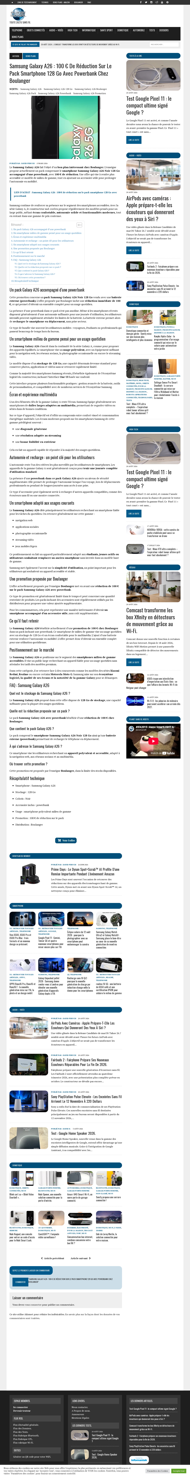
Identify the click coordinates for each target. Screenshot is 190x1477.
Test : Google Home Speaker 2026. (73, 1133)
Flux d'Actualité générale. (26, 1424)
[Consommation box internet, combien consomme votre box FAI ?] (80, 1223)
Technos (44, 2)
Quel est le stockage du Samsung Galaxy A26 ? (39, 263)
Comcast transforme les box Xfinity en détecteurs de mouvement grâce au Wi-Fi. (150, 620)
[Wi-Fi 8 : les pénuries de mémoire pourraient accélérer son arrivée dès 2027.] (135, 703)
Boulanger (78, 2)
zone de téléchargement (27, 2)
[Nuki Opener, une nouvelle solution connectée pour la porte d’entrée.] (51, 1183)
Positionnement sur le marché (29, 255)
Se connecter (20, 1407)
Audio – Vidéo (56, 30)
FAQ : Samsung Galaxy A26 (27, 259)
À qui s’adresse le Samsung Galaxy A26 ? (36, 274)
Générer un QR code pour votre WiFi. (32, 1456)
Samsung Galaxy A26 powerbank (54, 93)
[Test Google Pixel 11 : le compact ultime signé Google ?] (153, 88)
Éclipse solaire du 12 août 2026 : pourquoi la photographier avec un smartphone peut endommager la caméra (78, 938)
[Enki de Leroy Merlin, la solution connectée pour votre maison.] (109, 1223)
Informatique (89, 30)
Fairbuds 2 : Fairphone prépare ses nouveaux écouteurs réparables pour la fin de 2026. (80, 1062)
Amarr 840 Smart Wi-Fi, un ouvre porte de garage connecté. (79, 1197)
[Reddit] (156, 2)
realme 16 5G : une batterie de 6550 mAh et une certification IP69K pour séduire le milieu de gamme (109, 988)
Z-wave (117, 1228)
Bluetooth (44, 1191)
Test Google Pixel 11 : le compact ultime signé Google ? (149, 105)
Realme (109, 977)
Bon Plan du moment (21, 855)
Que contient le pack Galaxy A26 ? (33, 270)
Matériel (130, 383)
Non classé (101, 1193)
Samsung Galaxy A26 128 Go (58, 88)
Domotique (122, 30)
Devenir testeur (21, 1410)
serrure (14, 1230)
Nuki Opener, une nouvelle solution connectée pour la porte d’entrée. (50, 1197)
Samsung (100, 928)
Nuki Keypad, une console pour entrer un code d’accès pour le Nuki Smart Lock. (22, 1237)
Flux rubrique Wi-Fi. (23, 1442)
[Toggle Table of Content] (77, 224)
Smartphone (17, 905)
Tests (152, 30)
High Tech (72, 30)
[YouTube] (162, 2)
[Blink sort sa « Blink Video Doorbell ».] (22, 1183)
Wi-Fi (23, 1191)
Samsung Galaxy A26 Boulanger (91, 88)
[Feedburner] (172, 2)
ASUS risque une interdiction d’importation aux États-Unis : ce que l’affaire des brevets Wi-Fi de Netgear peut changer (151, 683)
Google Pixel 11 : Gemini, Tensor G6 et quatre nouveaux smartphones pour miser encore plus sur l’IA (51, 942)
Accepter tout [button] (179, 1471)
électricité (82, 1228)
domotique (17, 1165)
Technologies (145, 397)
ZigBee (99, 1230)
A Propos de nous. (81, 1410)
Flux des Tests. (20, 1431)
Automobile (139, 30)
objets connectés (36, 30)
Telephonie (17, 30)
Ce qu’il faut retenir (23, 252)
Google (52, 931)
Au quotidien (45, 1228)
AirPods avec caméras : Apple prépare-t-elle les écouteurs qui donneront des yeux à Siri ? (82, 1025)
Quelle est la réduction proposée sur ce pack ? (39, 267)
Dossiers (163, 30)
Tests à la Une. (135, 55)
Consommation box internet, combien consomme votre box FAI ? (80, 1240)
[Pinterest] (167, 2)
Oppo (22, 977)
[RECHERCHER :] (164, 44)
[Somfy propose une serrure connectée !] (109, 1183)
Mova (138, 383)
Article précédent (54, 1258)
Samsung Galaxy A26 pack (23, 93)
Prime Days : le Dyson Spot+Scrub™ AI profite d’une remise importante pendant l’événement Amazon (85, 871)
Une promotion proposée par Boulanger (34, 248)
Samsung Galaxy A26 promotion (89, 93)
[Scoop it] (178, 2)
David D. (67, 1129)
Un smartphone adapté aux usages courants (36, 244)
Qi (68, 974)
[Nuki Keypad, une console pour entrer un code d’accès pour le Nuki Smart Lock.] (22, 1223)
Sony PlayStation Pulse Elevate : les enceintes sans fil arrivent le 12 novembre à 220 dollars (86, 1099)
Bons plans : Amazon (61, 2)
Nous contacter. (80, 1407)
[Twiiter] (146, 2)
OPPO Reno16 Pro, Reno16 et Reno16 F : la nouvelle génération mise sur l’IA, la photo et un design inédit (22, 988)
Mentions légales (80, 1417)
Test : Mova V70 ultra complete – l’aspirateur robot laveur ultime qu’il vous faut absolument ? (137, 408)
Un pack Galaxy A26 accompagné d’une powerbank (39, 229)
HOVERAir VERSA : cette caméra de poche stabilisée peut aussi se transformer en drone (163, 533)
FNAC (89, 2)
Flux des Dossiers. (22, 1428)
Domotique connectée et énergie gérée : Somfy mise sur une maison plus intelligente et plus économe (139, 335)
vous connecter (33, 1304)
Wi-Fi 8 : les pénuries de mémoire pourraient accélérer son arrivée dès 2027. (163, 704)
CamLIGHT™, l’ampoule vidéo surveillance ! (48, 1235)
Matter (166, 379)
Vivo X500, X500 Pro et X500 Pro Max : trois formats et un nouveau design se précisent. (20, 939)
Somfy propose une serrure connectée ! (108, 1198)
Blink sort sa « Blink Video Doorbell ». (22, 1196)
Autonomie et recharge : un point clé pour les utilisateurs (43, 240)
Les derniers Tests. (82, 1425)
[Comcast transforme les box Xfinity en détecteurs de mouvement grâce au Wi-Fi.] (153, 600)
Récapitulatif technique (27, 280)
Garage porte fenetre (49, 1188)
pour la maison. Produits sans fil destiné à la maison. (167, 330)
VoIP (78, 1233)
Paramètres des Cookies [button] (157, 1471)
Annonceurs (78, 1414)
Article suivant (79, 1258)
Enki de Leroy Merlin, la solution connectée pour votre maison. (107, 1237)
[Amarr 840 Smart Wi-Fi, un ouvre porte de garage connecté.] (80, 1183)
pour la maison (75, 1230)
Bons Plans (17, 37)
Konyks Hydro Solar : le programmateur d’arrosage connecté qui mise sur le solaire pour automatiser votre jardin (166, 342)
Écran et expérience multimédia (29, 236)
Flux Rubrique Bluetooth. (26, 1435)
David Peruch (28, 163)
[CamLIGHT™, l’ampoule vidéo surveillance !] (51, 1223)
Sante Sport (106, 30)
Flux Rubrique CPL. (23, 1439)
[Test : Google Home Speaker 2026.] (29, 1147)
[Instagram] (151, 2)
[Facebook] (140, 2)
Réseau (132, 567)
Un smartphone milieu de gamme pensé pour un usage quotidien (47, 232)
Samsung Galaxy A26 (31, 88)
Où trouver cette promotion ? (31, 277)
